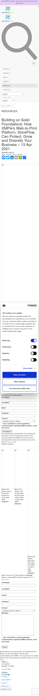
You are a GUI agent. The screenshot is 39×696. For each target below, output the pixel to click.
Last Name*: (6, 589)
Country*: (5, 418)
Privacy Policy (11, 442)
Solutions (6, 69)
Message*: (5, 613)
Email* (4, 408)
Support (6, 81)
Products (6, 73)
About (5, 77)
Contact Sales (6, 669)
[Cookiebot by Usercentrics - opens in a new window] (28, 305)
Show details (28, 368)
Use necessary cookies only (19, 388)
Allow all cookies (19, 375)
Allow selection (19, 382)
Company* (5, 413)
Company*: (5, 601)
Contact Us (6, 90)
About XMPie (6, 680)
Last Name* (6, 402)
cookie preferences (9, 331)
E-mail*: (4, 595)
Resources (6, 85)
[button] (13, 93)
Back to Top (6, 689)
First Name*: (6, 582)
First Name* (6, 397)
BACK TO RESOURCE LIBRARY (12, 155)
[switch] (34, 347)
